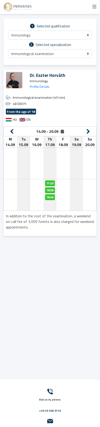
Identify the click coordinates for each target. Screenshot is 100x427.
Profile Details (40, 86)
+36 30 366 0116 (50, 410)
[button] (50, 35)
